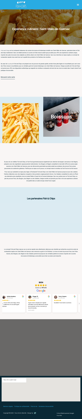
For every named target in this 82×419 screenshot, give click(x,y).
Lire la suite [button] (33, 310)
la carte (10, 63)
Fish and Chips (5, 50)
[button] (78, 4)
